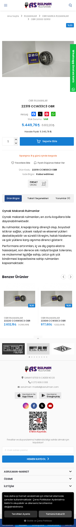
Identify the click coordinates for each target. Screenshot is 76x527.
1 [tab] (29, 357)
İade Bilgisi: (28, 174)
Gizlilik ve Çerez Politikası (39, 521)
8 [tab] (46, 357)
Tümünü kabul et (55, 514)
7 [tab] (44, 357)
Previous (63, 276)
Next (70, 276)
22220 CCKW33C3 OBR (17, 321)
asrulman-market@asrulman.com (40, 387)
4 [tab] (36, 357)
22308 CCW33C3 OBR (53, 321)
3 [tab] (34, 357)
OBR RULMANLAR (13, 318)
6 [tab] (41, 357)
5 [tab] (39, 357)
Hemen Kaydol (36, 459)
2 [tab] (32, 357)
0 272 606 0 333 (39, 382)
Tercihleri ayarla (21, 514)
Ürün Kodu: (25, 170)
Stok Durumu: (35, 119)
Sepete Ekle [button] (49, 141)
